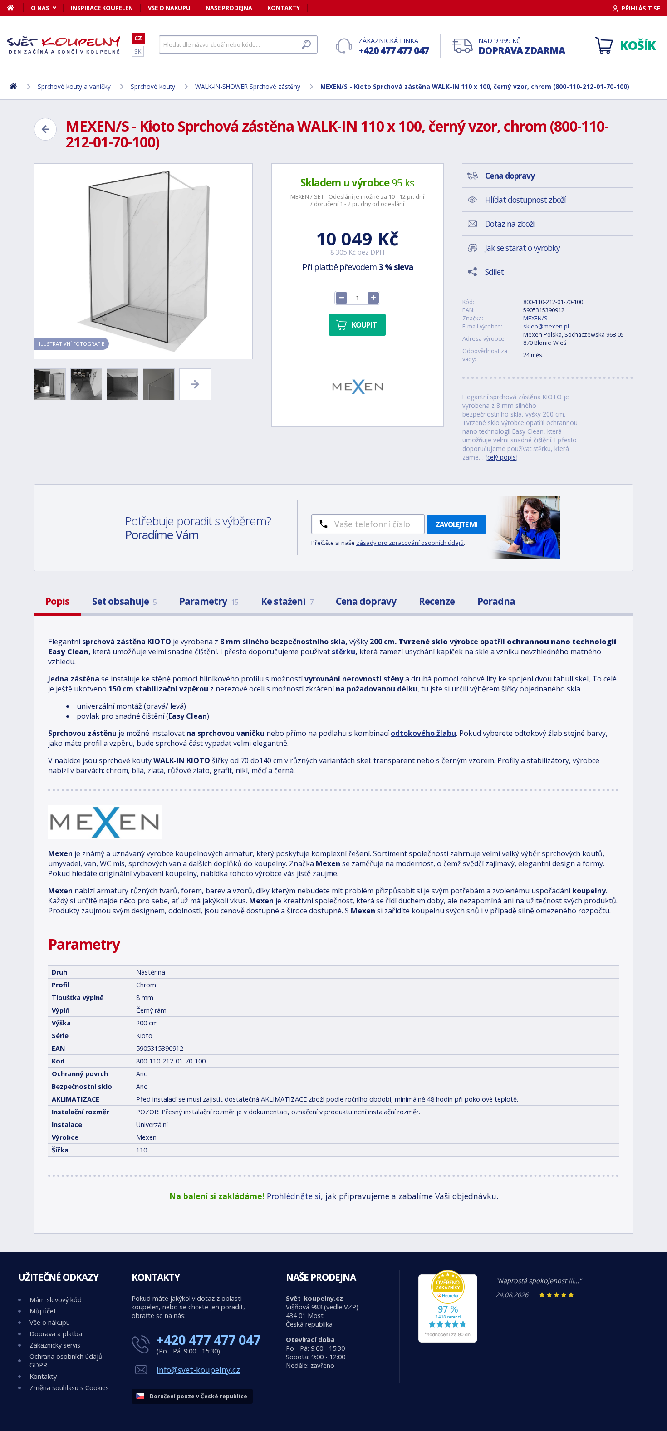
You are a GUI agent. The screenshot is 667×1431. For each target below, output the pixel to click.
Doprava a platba (55, 1333)
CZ (138, 38)
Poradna (496, 601)
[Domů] (15, 7)
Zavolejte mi (456, 524)
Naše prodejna (229, 8)
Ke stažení (287, 601)
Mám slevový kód (55, 1299)
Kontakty (283, 8)
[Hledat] (306, 44)
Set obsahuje (124, 601)
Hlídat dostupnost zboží (525, 199)
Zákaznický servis (54, 1345)
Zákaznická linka (393, 46)
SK (137, 51)
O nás (40, 8)
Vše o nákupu (169, 8)
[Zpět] (45, 129)
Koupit (364, 325)
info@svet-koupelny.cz (198, 1369)
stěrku (343, 652)
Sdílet (494, 271)
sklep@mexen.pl (546, 326)
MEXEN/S (535, 318)
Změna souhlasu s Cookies (69, 1387)
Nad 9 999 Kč (521, 46)
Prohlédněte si (294, 1196)
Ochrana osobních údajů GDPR (66, 1360)
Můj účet (42, 1311)
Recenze (437, 601)
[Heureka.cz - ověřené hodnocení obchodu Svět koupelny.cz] (447, 1340)
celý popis (501, 457)
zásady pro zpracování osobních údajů (410, 543)
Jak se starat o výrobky (522, 247)
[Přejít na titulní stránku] (63, 45)
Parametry (208, 601)
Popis (57, 601)
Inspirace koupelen (102, 8)
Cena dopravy (366, 601)
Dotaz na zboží (510, 223)
